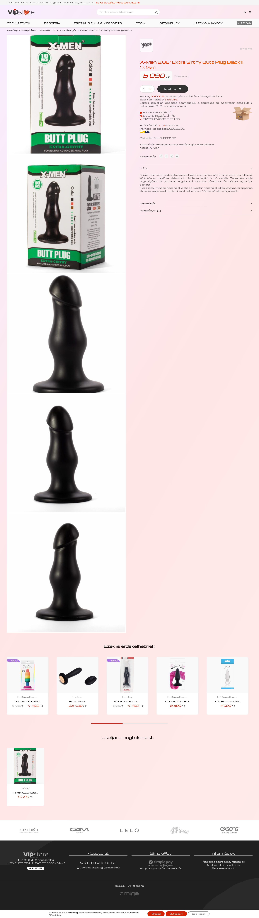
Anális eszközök (49, 30)
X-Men (154, 147)
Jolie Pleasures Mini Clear (231, 701)
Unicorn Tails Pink (177, 701)
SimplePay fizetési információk (161, 868)
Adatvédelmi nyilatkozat (223, 864)
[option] (29, 830)
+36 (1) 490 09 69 (99, 863)
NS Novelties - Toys (27, 697)
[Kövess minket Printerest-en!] (25, 859)
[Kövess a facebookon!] (19, 859)
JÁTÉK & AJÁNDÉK (208, 23)
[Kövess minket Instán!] (22, 859)
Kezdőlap (12, 30)
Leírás (144, 168)
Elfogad (156, 913)
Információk (148, 203)
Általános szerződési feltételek (223, 861)
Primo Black (77, 701)
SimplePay (161, 853)
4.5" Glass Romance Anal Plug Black (139, 701)
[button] (24, 714)
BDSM (141, 23)
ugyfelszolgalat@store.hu (99, 867)
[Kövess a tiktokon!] (32, 859)
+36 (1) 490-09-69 (42, 3)
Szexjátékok (28, 30)
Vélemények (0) (150, 210)
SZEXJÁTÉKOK (18, 23)
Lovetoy (127, 697)
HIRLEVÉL (35, 868)
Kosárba (170, 89)
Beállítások (198, 913)
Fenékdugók (69, 30)
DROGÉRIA (52, 23)
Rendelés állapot (223, 868)
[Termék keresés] (156, 12)
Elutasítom (176, 913)
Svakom (77, 697)
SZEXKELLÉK (169, 23)
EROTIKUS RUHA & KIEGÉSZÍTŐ (98, 23)
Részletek (55, 915)
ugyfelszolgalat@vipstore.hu (74, 3)
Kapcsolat (98, 853)
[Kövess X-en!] (29, 859)
